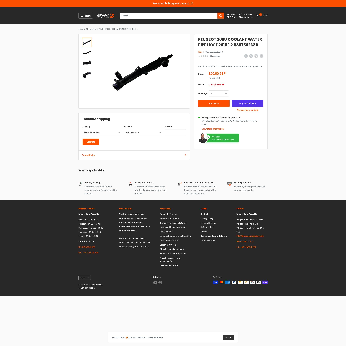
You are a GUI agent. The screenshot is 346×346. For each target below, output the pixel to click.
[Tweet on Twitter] (256, 56)
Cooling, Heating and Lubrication (175, 236)
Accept (228, 337)
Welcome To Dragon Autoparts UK (173, 3)
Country (86, 126)
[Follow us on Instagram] (160, 282)
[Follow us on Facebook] (155, 282)
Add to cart (214, 103)
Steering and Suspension (172, 249)
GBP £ (82, 277)
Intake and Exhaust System (172, 227)
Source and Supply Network (213, 236)
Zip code (169, 126)
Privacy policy (206, 218)
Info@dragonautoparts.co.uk (250, 236)
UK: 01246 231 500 (86, 247)
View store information (213, 128)
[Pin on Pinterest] (251, 56)
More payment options (247, 109)
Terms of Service (208, 222)
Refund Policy (88, 155)
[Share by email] (261, 56)
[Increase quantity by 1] (226, 93)
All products (91, 29)
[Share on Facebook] (246, 56)
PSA (200, 52)
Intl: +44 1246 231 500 (88, 252)
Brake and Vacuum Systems (173, 253)
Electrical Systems (168, 244)
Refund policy (207, 227)
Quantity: (202, 93)
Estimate (91, 141)
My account (245, 17)
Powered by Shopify (86, 288)
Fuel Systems (166, 231)
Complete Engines (168, 214)
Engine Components (169, 218)
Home (80, 29)
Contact (204, 214)
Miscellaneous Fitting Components (170, 259)
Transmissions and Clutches (173, 222)
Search (203, 231)
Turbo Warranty (207, 240)
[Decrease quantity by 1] (211, 93)
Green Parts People (169, 265)
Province (128, 126)
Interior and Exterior (169, 240)
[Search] (220, 16)
